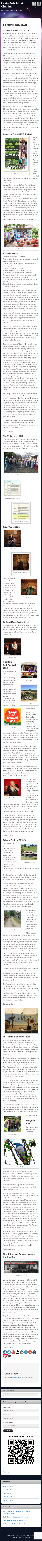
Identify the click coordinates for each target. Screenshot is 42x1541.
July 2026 (6, 1490)
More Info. (6, 1472)
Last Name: (7, 1415)
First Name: (7, 1407)
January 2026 (7, 1500)
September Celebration (20, 1517)
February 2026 (7, 1496)
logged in (16, 1377)
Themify (27, 1537)
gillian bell (6, 1520)
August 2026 (7, 1486)
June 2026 (6, 1493)
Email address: (8, 1422)
